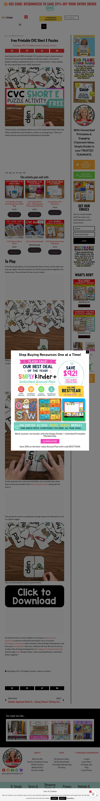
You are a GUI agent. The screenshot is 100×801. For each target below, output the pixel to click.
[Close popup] (87, 352)
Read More (70, 798)
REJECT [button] (62, 798)
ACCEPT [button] (54, 798)
